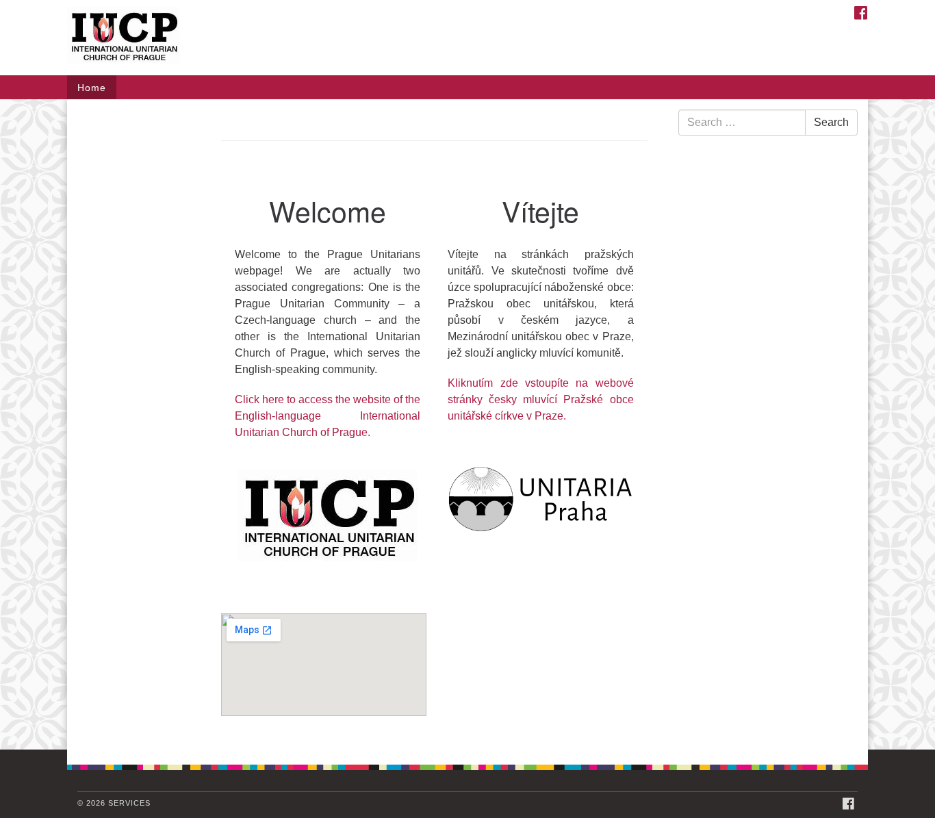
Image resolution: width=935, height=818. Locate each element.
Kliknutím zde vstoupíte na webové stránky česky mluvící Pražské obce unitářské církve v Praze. (540, 399)
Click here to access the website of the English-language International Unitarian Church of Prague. (327, 416)
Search (831, 122)
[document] (467, 424)
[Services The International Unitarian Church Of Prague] (301, 37)
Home (91, 87)
